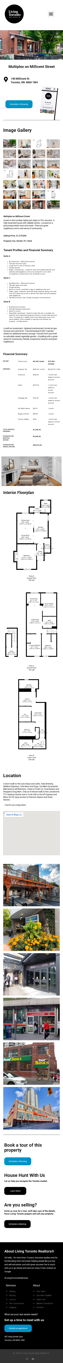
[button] (51, 14)
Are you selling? (20, 1205)
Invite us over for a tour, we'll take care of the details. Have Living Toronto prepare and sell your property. (30, 1212)
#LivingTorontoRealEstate (16, 1278)
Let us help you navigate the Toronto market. (26, 1181)
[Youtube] (33, 1359)
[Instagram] (27, 1359)
